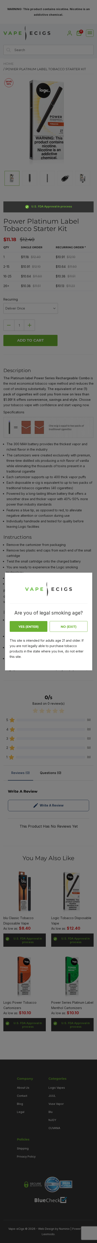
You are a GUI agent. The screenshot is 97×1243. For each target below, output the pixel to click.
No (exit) (68, 627)
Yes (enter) (28, 627)
